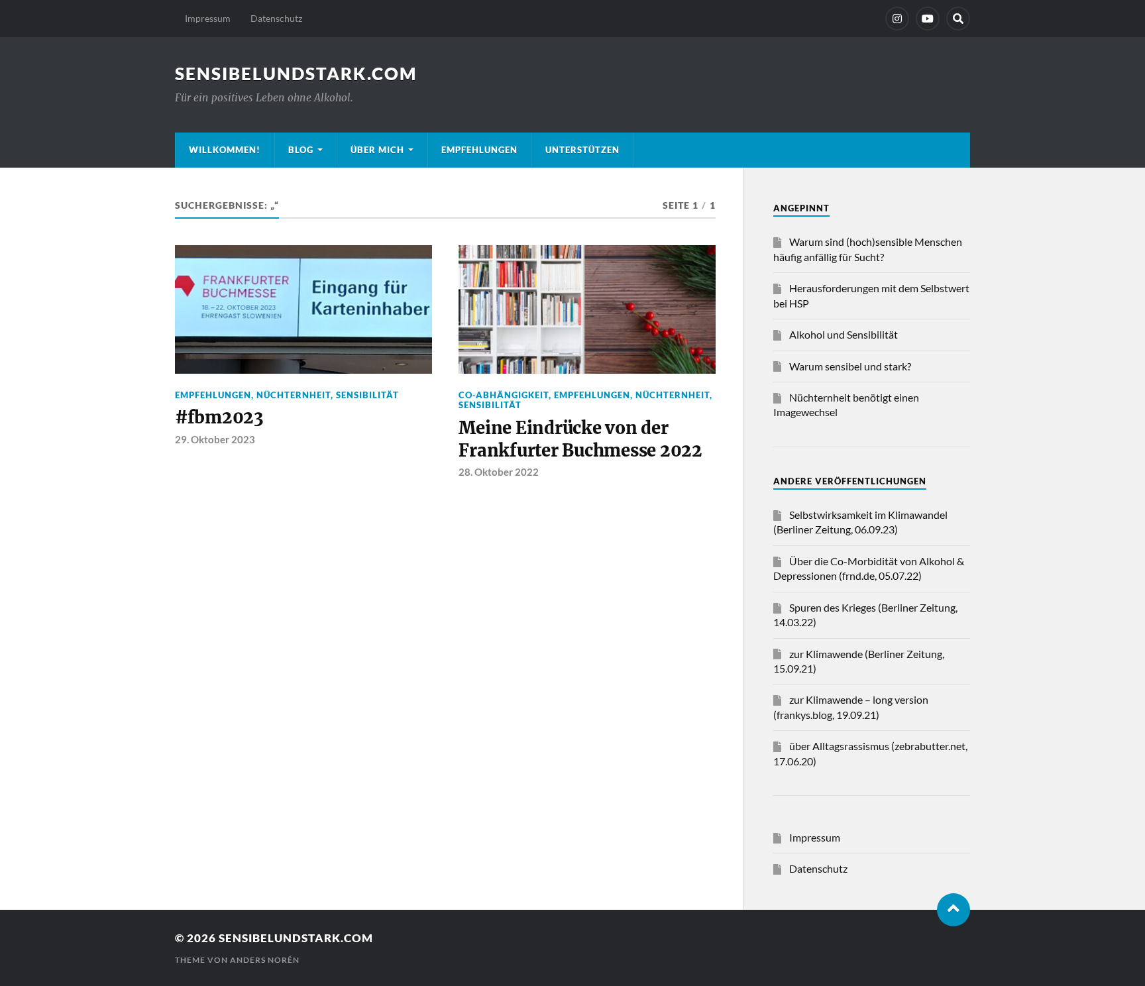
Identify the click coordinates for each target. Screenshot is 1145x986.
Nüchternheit (293, 395)
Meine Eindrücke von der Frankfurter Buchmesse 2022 (580, 439)
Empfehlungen (479, 149)
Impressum (208, 18)
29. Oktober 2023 (215, 439)
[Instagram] (897, 18)
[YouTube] (928, 18)
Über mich (377, 149)
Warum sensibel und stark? (850, 366)
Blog (300, 149)
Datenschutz (276, 18)
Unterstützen (582, 149)
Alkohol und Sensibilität (843, 334)
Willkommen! (224, 149)
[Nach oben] (953, 909)
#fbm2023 (219, 417)
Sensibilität (367, 395)
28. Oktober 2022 (499, 472)
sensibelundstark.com (296, 73)
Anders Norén (265, 960)
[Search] (958, 18)
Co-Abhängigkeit (504, 395)
